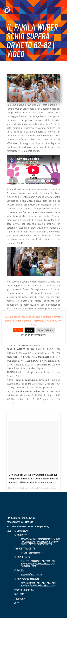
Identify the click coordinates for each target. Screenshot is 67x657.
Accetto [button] (18, 330)
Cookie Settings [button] (45, 329)
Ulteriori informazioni (33, 334)
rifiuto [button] (30, 329)
